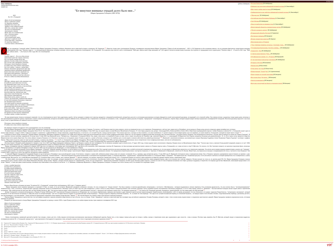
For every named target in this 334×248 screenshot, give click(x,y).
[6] (138, 190)
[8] (76, 195)
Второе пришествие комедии (260, 39)
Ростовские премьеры (257, 36)
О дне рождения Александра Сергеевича (263, 59)
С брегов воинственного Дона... (261, 53)
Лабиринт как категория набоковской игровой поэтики (267, 6)
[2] (240, 132)
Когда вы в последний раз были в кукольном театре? (267, 83)
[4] (56, 139)
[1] (105, 48)
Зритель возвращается (258, 80)
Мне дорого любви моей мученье (261, 9)
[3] (161, 137)
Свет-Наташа (255, 21)
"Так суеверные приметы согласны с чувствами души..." (268, 45)
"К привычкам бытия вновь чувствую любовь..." (265, 48)
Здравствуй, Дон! (256, 51)
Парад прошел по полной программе (262, 74)
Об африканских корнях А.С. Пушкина (263, 56)
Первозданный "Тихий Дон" (260, 71)
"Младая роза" (255, 15)
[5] (76, 157)
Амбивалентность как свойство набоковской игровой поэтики (270, 12)
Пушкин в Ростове (257, 62)
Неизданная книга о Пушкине (260, 42)
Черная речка (255, 65)
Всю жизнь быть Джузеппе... (260, 77)
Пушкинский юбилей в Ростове (260, 33)
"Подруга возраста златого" (259, 30)
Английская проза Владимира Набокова (263, 18)
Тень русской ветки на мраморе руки (262, 24)
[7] (204, 190)
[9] (111, 218)
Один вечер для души (257, 68)
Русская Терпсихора (257, 3)
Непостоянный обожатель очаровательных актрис (266, 27)
